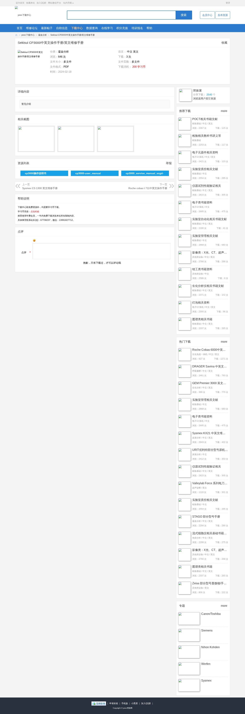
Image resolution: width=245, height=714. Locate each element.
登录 (228, 3)
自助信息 (62, 28)
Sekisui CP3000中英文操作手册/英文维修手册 (72, 35)
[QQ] (98, 703)
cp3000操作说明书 (35, 173)
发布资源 (223, 15)
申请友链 (113, 703)
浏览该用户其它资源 (204, 98)
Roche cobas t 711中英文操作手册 (147, 188)
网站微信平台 (54, 3)
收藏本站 (30, 3)
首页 (19, 28)
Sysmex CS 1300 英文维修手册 (40, 188)
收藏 (224, 42)
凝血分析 (42, 35)
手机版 (124, 703)
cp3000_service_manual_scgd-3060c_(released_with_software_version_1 (147, 174)
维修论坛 (31, 28)
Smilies (34, 240)
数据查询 (92, 28)
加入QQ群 (41, 3)
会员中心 (207, 15)
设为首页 (20, 3)
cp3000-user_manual (88, 173)
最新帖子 (47, 28)
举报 (169, 163)
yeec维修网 (16, 35)
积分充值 (122, 28)
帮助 (149, 28)
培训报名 (137, 28)
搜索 (184, 15)
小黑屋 (134, 703)
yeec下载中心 (28, 35)
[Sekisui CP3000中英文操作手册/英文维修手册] (31, 63)
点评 (23, 252)
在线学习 (107, 28)
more (224, 110)
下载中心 (77, 28)
